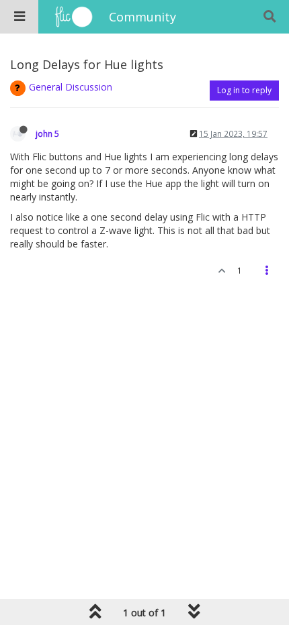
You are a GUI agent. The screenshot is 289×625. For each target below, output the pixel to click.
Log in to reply (244, 90)
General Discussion (70, 86)
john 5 (47, 133)
